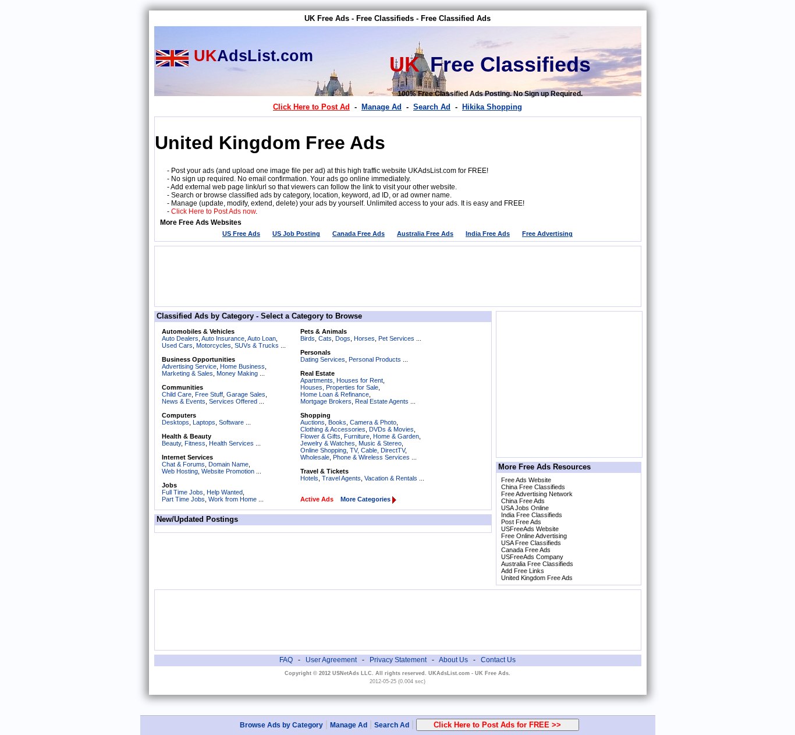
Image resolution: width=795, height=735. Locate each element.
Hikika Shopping (492, 107)
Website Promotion (227, 471)
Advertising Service (189, 366)
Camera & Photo (373, 422)
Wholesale (314, 457)
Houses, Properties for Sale (339, 387)
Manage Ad (381, 107)
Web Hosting (180, 471)
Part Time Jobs (183, 499)
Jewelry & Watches (327, 443)
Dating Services (322, 359)
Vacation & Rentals (390, 478)
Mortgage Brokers (326, 401)
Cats (325, 338)
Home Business (242, 366)
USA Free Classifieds (531, 542)
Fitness (194, 443)
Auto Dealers (180, 338)
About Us (453, 660)
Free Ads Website (526, 479)
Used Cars (177, 345)
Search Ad (431, 107)
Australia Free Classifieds (537, 563)
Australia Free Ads (425, 233)
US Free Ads (241, 233)
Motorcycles (213, 345)
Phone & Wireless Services (371, 457)
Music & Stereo (380, 443)
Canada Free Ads (358, 233)
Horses (364, 338)
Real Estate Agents (382, 401)
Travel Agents (341, 478)
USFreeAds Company (532, 556)
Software (231, 422)
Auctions (312, 422)
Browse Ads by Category (281, 725)
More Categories (366, 499)
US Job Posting (296, 233)
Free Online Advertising (534, 535)
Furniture (357, 436)
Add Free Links (522, 570)
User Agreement (331, 660)
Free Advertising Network (537, 493)
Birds (307, 338)
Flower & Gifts (320, 436)
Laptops (204, 422)
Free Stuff (209, 394)
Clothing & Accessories (332, 429)
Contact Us (498, 660)
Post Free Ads (521, 521)
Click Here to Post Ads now (213, 211)
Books (337, 422)
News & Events (183, 401)
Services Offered (233, 401)
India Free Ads (488, 233)
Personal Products (375, 359)
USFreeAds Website (530, 528)
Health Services (231, 443)
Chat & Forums (183, 464)
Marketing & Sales (187, 373)
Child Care (176, 394)
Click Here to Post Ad (311, 107)
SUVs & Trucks (257, 345)
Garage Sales (245, 394)
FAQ (286, 660)
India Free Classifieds (531, 514)
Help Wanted (225, 492)
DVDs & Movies (391, 429)
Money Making (237, 373)
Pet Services (396, 338)
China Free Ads (523, 500)
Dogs (342, 338)
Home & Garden (396, 436)
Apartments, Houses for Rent (341, 380)
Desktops (175, 422)
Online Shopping (323, 450)
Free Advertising (547, 233)
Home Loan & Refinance (334, 394)
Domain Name (228, 464)
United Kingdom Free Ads (537, 577)
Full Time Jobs (182, 492)
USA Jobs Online (525, 507)
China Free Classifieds (533, 486)
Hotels (309, 478)
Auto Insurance (222, 338)
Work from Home (232, 499)
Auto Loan (261, 338)
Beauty (171, 443)
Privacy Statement (398, 660)
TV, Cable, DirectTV (377, 450)
